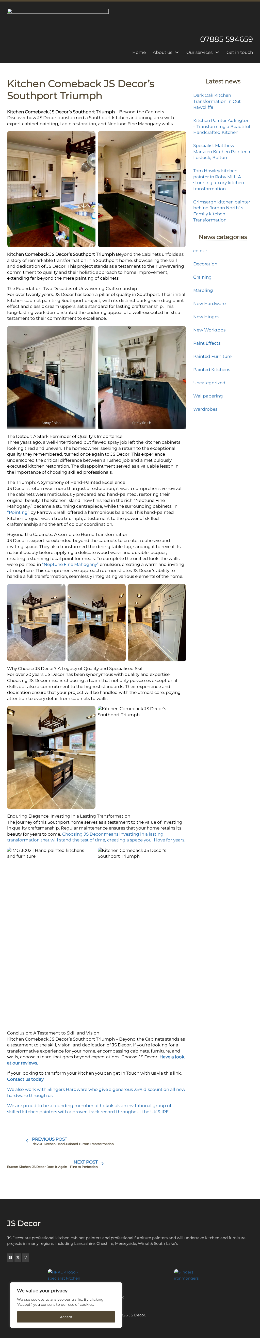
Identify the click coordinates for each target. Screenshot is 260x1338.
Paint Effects (206, 343)
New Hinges (206, 316)
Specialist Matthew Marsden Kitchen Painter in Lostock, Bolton (222, 151)
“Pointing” (18, 512)
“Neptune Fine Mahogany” (71, 564)
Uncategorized (209, 382)
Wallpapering (208, 396)
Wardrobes (205, 409)
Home (139, 52)
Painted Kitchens (211, 369)
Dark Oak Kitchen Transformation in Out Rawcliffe (217, 101)
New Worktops (209, 329)
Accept (66, 1317)
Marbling (203, 290)
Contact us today (25, 1079)
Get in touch (239, 52)
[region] (66, 1305)
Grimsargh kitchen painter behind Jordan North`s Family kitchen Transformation (221, 210)
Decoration (205, 263)
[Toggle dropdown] (177, 52)
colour (200, 250)
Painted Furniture (212, 356)
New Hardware (209, 303)
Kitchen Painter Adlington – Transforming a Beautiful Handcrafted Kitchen (221, 126)
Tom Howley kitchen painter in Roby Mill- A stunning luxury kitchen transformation (218, 179)
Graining (202, 277)
